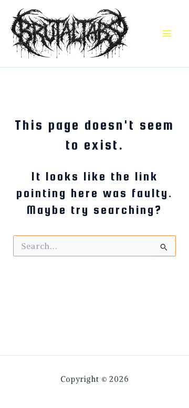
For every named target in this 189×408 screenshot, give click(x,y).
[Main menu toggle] (166, 34)
